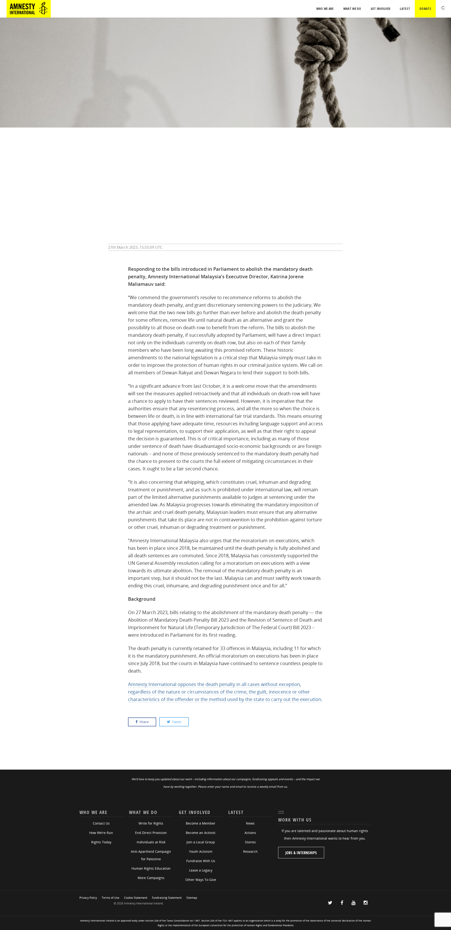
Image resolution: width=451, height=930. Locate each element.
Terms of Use (110, 898)
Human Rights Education (151, 868)
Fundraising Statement (167, 898)
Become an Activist (200, 832)
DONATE (425, 8)
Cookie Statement (135, 898)
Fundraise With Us (200, 861)
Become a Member (200, 823)
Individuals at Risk (151, 842)
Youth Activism (200, 851)
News (250, 823)
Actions (250, 832)
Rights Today (101, 842)
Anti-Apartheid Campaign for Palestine (151, 855)
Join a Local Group (201, 842)
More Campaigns (151, 878)
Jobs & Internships (301, 852)
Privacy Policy (88, 898)
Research (250, 851)
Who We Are (325, 8)
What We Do (352, 8)
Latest (405, 8)
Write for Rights (151, 823)
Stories (250, 842)
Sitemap (191, 898)
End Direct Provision (151, 832)
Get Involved (381, 8)
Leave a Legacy (200, 870)
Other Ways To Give (200, 879)
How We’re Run (101, 832)
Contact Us (101, 823)
